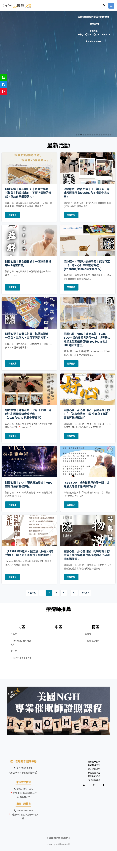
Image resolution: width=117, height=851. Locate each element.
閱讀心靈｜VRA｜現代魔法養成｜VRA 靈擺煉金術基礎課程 (28, 484)
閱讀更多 (13, 214)
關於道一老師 (94, 761)
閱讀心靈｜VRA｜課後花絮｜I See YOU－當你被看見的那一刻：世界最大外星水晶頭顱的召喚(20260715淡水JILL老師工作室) (87, 339)
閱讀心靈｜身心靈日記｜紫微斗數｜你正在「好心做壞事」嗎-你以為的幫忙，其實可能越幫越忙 (87, 414)
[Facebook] (103, 785)
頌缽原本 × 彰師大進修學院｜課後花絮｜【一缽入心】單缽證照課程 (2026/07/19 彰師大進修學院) (87, 265)
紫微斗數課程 (94, 776)
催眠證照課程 (94, 772)
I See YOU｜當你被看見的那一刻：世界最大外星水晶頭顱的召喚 (86, 484)
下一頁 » (85, 592)
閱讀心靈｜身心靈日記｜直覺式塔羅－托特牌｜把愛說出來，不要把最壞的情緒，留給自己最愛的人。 (28, 193)
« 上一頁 (32, 592)
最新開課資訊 (94, 765)
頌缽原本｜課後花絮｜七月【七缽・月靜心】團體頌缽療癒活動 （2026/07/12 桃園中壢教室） (28, 414)
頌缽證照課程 (94, 769)
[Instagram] (93, 785)
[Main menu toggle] (111, 6)
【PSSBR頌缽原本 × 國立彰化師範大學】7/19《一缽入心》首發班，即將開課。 (29, 553)
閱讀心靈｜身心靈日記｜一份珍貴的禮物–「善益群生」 (28, 263)
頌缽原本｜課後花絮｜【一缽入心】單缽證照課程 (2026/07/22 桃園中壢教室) (87, 193)
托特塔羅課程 (94, 779)
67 (74, 592)
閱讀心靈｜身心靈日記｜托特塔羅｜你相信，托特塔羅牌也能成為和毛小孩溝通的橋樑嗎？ (87, 555)
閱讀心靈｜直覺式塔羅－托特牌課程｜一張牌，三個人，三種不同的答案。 (28, 336)
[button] (104, 6)
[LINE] (84, 785)
